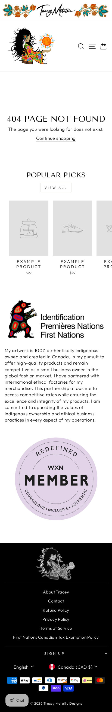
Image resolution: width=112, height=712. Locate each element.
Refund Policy (56, 610)
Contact (56, 601)
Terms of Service (56, 628)
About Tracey (56, 592)
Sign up (54, 653)
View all (56, 188)
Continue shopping (56, 138)
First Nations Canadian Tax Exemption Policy (56, 637)
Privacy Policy (56, 619)
